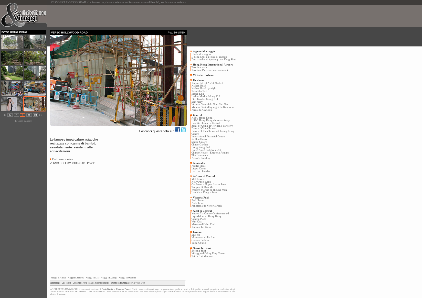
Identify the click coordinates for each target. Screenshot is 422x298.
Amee (29, 121)
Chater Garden (199, 144)
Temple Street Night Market (207, 83)
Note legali (88, 283)
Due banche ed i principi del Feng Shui (213, 59)
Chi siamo (66, 283)
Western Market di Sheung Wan (209, 189)
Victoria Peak (201, 197)
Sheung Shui (198, 250)
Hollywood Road (201, 181)
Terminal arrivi (199, 67)
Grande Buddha (200, 240)
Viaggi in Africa (58, 277)
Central (197, 115)
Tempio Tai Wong (201, 227)
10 (35, 115)
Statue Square (199, 142)
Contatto (77, 283)
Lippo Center (198, 168)
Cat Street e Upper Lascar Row (208, 184)
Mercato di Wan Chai (203, 224)
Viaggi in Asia (92, 277)
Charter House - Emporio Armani (210, 152)
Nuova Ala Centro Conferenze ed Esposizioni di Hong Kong (210, 215)
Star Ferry (197, 101)
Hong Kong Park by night (206, 150)
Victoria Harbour (203, 75)
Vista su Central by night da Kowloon (212, 107)
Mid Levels (197, 179)
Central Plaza (198, 219)
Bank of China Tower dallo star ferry (212, 125)
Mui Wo (195, 234)
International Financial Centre (208, 136)
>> (40, 115)
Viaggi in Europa (109, 277)
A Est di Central (202, 211)
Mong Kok (197, 93)
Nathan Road (198, 85)
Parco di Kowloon (201, 110)
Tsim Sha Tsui (199, 91)
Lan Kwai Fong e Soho (204, 192)
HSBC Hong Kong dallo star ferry (210, 120)
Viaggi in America (75, 277)
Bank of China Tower (203, 128)
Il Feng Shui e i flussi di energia (209, 56)
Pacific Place (198, 166)
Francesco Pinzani (123, 289)
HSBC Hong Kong (201, 117)
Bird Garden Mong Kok (205, 99)
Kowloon (198, 80)
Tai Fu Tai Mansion (202, 256)
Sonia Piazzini (107, 289)
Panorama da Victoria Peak (206, 205)
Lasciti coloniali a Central (205, 123)
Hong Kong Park (201, 147)
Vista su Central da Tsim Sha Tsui (210, 104)
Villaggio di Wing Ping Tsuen (208, 253)
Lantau (197, 232)
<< (4, 115)
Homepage (55, 283)
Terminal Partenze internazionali (209, 70)
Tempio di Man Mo (202, 187)
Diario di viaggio (201, 54)
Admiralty (199, 163)
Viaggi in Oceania (127, 277)
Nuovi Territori (202, 248)
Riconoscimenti (102, 283)
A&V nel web (138, 283)
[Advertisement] (139, 16)
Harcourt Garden (201, 171)
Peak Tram (197, 200)
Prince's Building (201, 158)
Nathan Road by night (203, 88)
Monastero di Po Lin (203, 237)
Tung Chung (198, 243)
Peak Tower (198, 203)
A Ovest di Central (204, 176)
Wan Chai (196, 221)
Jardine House (199, 139)
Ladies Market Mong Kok (206, 96)
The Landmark (199, 155)
